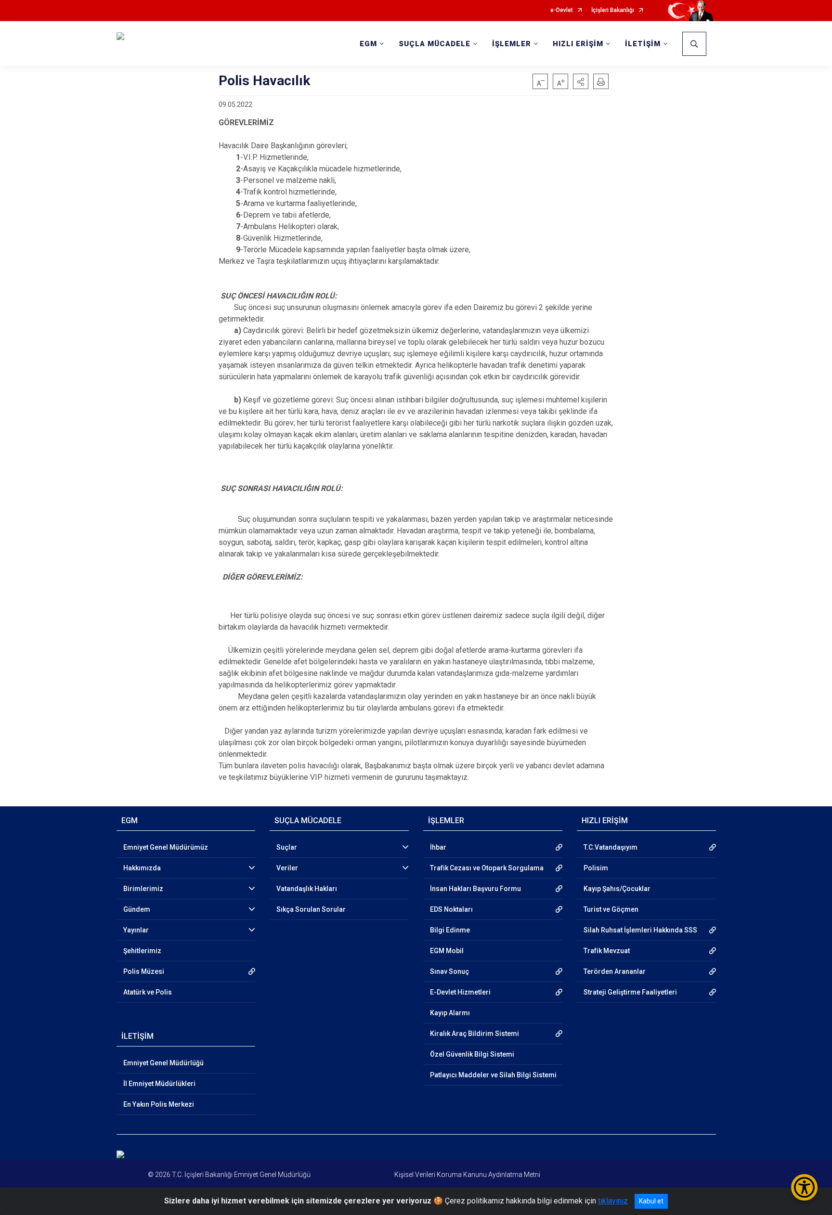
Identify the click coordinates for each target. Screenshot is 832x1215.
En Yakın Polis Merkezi (158, 1104)
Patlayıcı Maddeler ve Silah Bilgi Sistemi (493, 1075)
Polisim (596, 868)
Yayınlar (136, 930)
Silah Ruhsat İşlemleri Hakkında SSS (640, 930)
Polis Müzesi (143, 971)
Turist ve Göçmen (611, 909)
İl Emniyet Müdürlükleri (159, 1083)
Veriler (287, 868)
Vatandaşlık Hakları (306, 888)
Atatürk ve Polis (147, 992)
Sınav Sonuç (449, 971)
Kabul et (651, 1201)
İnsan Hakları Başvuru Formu (475, 888)
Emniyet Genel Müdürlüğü (163, 1063)
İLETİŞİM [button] (643, 43)
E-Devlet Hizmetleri (460, 992)
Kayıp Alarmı (450, 1013)
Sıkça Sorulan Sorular (311, 909)
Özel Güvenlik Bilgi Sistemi (472, 1054)
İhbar (438, 847)
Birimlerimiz (143, 888)
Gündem (136, 909)
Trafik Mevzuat (607, 951)
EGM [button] (368, 43)
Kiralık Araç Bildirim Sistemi (474, 1033)
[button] (580, 81)
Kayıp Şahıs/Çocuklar (617, 888)
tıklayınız (613, 1200)
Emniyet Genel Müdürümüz (165, 847)
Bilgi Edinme (450, 930)
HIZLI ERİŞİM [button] (578, 43)
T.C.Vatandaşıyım (610, 847)
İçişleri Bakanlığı (612, 10)
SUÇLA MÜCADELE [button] (434, 43)
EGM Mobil (447, 951)
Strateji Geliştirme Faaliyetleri (630, 992)
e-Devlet (561, 10)
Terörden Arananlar (615, 971)
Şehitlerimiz (142, 951)
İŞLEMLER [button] (511, 43)
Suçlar (286, 847)
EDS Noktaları (451, 909)
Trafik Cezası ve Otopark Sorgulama (487, 868)
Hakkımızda (142, 868)
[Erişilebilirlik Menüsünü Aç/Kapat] (804, 1187)
